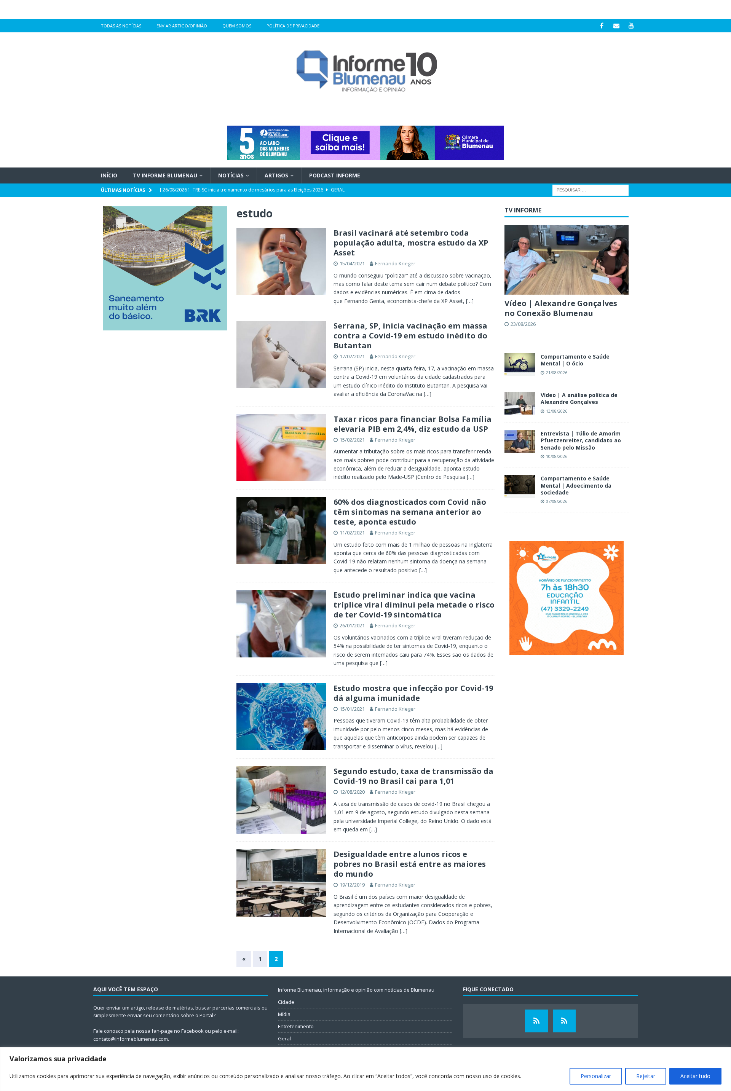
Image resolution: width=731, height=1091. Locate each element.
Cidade (286, 1001)
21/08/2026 (556, 372)
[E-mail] (616, 25)
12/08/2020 (352, 791)
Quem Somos (236, 26)
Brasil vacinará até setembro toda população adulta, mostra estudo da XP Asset (411, 243)
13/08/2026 (556, 411)
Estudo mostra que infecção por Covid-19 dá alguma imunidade (413, 693)
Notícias (231, 175)
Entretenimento (296, 1026)
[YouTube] (631, 25)
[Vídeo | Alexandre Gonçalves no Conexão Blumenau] (566, 260)
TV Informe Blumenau (165, 175)
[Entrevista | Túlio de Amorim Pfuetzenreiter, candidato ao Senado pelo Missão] (519, 441)
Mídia (284, 1014)
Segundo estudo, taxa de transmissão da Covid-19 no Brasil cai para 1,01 (413, 776)
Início (109, 175)
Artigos (276, 175)
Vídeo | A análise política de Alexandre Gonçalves (579, 398)
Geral (284, 1038)
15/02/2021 (352, 439)
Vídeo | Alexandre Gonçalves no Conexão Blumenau (560, 308)
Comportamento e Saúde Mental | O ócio (575, 360)
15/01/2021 (352, 708)
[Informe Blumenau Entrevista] (564, 1021)
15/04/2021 (352, 263)
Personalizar (596, 1076)
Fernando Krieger (395, 263)
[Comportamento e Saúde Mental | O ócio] (519, 364)
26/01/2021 (352, 625)
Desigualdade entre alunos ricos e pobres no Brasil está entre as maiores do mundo (410, 864)
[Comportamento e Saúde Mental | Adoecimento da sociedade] (519, 486)
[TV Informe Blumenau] (536, 1021)
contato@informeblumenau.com (130, 1038)
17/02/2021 (352, 356)
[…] (470, 301)
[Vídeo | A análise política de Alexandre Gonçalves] (519, 403)
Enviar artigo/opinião (181, 26)
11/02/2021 (352, 532)
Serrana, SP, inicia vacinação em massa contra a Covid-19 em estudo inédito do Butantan (410, 336)
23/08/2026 (523, 324)
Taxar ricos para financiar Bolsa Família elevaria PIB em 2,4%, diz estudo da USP (413, 424)
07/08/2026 (556, 501)
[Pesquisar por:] (590, 189)
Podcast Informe (334, 175)
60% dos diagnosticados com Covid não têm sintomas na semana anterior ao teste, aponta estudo (410, 512)
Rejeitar (645, 1076)
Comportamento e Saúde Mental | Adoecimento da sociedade (576, 485)
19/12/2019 (352, 884)
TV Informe (522, 210)
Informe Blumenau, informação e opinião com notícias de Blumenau (356, 989)
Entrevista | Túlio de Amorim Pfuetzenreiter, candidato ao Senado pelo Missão (581, 440)
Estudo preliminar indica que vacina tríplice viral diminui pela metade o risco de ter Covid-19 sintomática (414, 605)
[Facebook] (601, 25)
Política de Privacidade (293, 26)
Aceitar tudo (695, 1076)
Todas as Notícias (121, 26)
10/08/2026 (556, 456)
